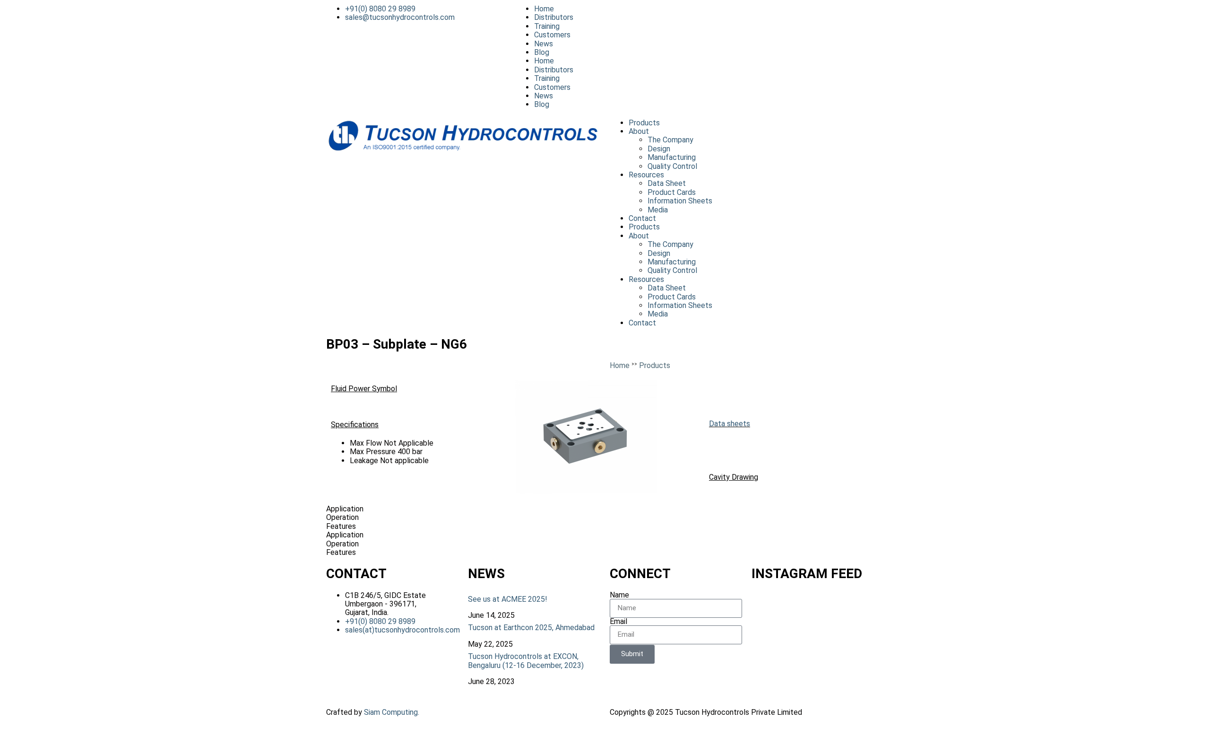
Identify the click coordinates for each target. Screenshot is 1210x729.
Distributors (553, 17)
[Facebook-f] (716, 16)
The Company (670, 139)
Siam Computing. (391, 712)
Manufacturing (672, 157)
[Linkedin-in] (767, 16)
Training (547, 26)
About (639, 131)
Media (658, 209)
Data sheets (729, 423)
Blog (541, 52)
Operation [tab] (342, 517)
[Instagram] (741, 16)
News (543, 43)
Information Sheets (680, 200)
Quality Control (672, 166)
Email (618, 621)
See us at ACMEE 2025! (507, 599)
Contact (642, 218)
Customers (552, 34)
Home (544, 8)
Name (619, 595)
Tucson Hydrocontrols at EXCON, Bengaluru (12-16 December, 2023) (526, 660)
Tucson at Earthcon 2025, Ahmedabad (531, 627)
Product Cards (672, 192)
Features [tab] (341, 526)
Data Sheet (667, 183)
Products (644, 122)
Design (659, 148)
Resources (646, 174)
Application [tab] (344, 509)
